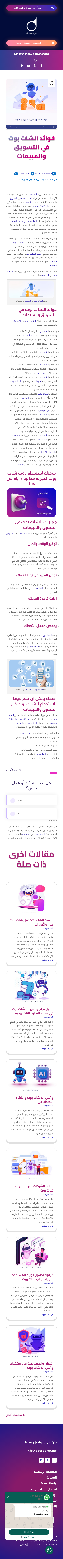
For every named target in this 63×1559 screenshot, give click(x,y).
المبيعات (53, 261)
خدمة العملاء (41, 373)
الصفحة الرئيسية (45, 1471)
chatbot (30, 202)
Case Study (48, 1483)
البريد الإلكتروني (43, 410)
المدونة (52, 1477)
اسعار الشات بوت (44, 1489)
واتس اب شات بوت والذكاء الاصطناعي (34, 1100)
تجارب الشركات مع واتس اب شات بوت (34, 1188)
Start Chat (29, 1532)
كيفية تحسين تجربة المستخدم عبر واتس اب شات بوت (32, 1277)
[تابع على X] (35, 65)
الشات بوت (33, 194)
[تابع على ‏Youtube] (28, 65)
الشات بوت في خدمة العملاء (24, 221)
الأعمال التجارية (48, 452)
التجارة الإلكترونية (19, 242)
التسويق (24, 173)
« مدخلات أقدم (15, 1415)
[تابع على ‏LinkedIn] (22, 65)
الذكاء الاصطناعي (40, 206)
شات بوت (48, 928)
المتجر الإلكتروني (34, 254)
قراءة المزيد (47, 960)
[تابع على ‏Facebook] (41, 65)
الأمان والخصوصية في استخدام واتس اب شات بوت (31, 1365)
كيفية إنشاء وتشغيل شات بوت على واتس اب (31, 922)
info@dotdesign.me (42, 1450)
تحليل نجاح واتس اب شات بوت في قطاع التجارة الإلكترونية (32, 1011)
